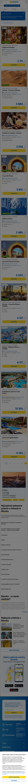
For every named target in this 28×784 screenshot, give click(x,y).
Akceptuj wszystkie (14, 777)
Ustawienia (16, 781)
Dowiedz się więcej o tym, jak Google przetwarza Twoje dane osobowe (13, 773)
